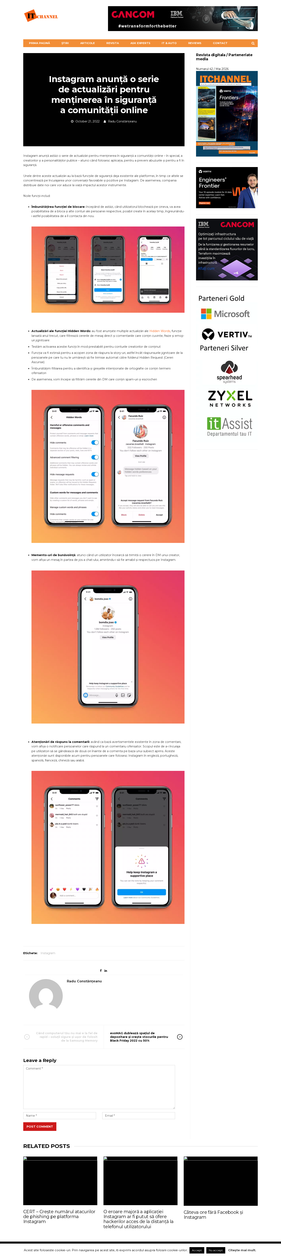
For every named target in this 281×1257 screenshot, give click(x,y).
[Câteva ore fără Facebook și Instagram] (221, 1181)
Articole (87, 43)
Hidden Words (159, 331)
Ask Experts (140, 43)
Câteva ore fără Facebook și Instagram (213, 1214)
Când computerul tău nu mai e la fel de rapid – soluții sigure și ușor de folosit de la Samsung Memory (67, 1036)
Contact (220, 43)
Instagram (48, 953)
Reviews (195, 43)
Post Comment (40, 1126)
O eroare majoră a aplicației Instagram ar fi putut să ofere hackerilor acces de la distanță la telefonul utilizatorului (138, 1219)
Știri (65, 43)
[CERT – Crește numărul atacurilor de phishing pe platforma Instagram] (60, 1180)
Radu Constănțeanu (122, 121)
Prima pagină (39, 43)
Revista (112, 43)
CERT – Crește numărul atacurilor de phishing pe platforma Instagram (59, 1216)
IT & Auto (169, 43)
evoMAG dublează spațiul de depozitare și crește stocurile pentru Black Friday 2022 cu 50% (139, 1036)
